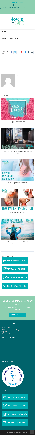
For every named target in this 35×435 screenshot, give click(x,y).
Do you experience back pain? (18, 183)
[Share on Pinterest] (21, 52)
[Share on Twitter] (15, 52)
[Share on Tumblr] (28, 52)
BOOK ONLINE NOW (17, 315)
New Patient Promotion (17, 212)
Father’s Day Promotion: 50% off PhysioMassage (17, 243)
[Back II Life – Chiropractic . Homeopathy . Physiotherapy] (17, 21)
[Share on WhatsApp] (32, 52)
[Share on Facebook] (11, 52)
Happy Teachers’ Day (17, 122)
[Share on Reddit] (25, 52)
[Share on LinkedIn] (18, 52)
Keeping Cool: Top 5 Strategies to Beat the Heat (17, 152)
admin (4, 42)
